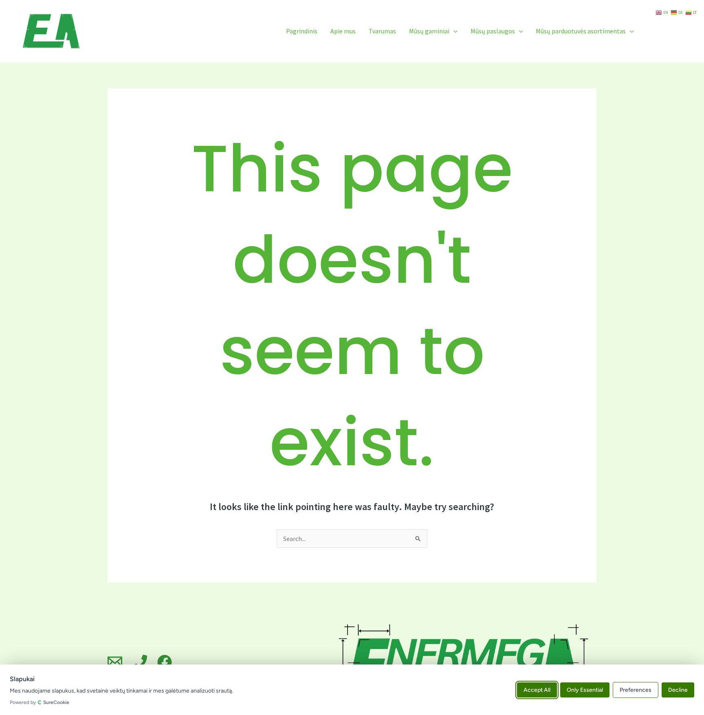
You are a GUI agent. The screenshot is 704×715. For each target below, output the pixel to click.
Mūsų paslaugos (493, 31)
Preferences (635, 689)
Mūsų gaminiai (429, 31)
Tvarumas (382, 31)
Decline (678, 689)
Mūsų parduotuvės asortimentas (581, 31)
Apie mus (343, 31)
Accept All (537, 689)
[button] (453, 31)
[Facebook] (164, 662)
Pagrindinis (301, 31)
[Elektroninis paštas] (115, 662)
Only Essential (585, 689)
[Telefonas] (139, 662)
